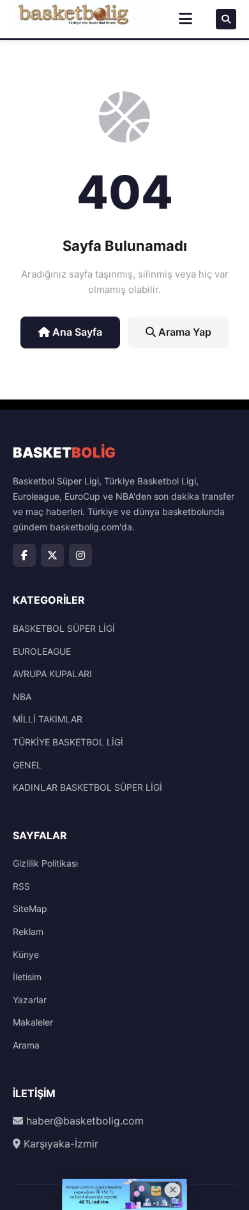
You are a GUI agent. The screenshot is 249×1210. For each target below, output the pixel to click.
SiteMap (30, 908)
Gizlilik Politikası (45, 863)
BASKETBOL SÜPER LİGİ (64, 628)
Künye (26, 954)
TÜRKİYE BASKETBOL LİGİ (68, 741)
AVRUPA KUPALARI (52, 673)
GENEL (27, 764)
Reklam (28, 931)
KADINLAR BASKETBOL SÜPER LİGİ (87, 787)
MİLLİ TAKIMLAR (47, 718)
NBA (22, 696)
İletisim (27, 976)
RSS (21, 886)
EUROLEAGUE (42, 651)
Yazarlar (30, 999)
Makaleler (33, 1022)
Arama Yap (183, 331)
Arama (26, 1045)
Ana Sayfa (76, 331)
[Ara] (226, 19)
